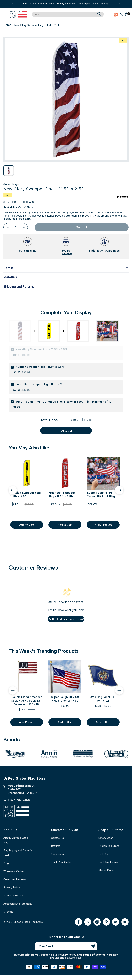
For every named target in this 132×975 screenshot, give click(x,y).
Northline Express (109, 862)
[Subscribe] (93, 946)
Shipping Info (58, 854)
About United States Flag (15, 840)
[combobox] (64, 14)
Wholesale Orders (13, 871)
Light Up (103, 854)
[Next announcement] (119, 4)
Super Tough (11, 184)
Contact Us (58, 837)
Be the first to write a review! (66, 619)
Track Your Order (61, 862)
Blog (6, 863)
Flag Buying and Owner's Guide (17, 853)
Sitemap (8, 911)
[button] (5, 14)
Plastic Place (106, 870)
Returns (55, 846)
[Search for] (99, 14)
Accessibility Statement (17, 903)
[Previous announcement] (12, 4)
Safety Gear (105, 837)
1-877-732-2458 (19, 800)
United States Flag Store (28, 921)
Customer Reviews (14, 879)
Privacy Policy (11, 887)
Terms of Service (13, 895)
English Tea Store (108, 846)
